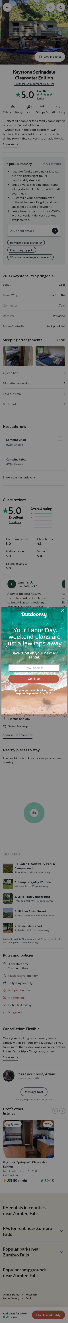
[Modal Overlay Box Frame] (34, 662)
